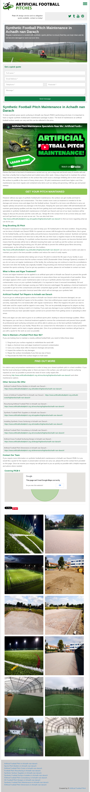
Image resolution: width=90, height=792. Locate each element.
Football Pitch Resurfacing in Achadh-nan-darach (22, 771)
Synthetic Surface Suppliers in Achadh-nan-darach (22, 773)
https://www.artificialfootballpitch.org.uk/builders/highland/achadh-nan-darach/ (33, 389)
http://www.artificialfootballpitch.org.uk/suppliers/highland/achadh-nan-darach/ (32, 219)
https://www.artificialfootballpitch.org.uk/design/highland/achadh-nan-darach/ (32, 442)
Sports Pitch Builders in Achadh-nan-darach (20, 766)
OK (60, 485)
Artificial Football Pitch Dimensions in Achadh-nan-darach (25, 785)
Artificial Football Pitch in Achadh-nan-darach (20, 763)
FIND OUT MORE (45, 361)
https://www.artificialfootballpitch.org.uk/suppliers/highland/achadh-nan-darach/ (33, 415)
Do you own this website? (34, 485)
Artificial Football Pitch (77, 788)
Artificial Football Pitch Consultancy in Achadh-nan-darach (25, 778)
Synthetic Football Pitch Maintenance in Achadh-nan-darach (26, 782)
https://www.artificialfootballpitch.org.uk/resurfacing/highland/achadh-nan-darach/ (34, 406)
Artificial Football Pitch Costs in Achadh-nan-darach (23, 768)
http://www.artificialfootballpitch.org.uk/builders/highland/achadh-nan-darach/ (31, 250)
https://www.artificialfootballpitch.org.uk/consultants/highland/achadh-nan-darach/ (34, 433)
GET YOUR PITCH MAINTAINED (45, 191)
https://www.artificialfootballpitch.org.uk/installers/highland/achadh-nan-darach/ (33, 424)
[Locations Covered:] (3, 3)
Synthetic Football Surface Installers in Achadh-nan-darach (26, 775)
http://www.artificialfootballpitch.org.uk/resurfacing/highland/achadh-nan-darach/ (41, 375)
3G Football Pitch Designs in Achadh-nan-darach (22, 780)
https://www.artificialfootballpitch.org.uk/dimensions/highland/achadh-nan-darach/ (34, 450)
